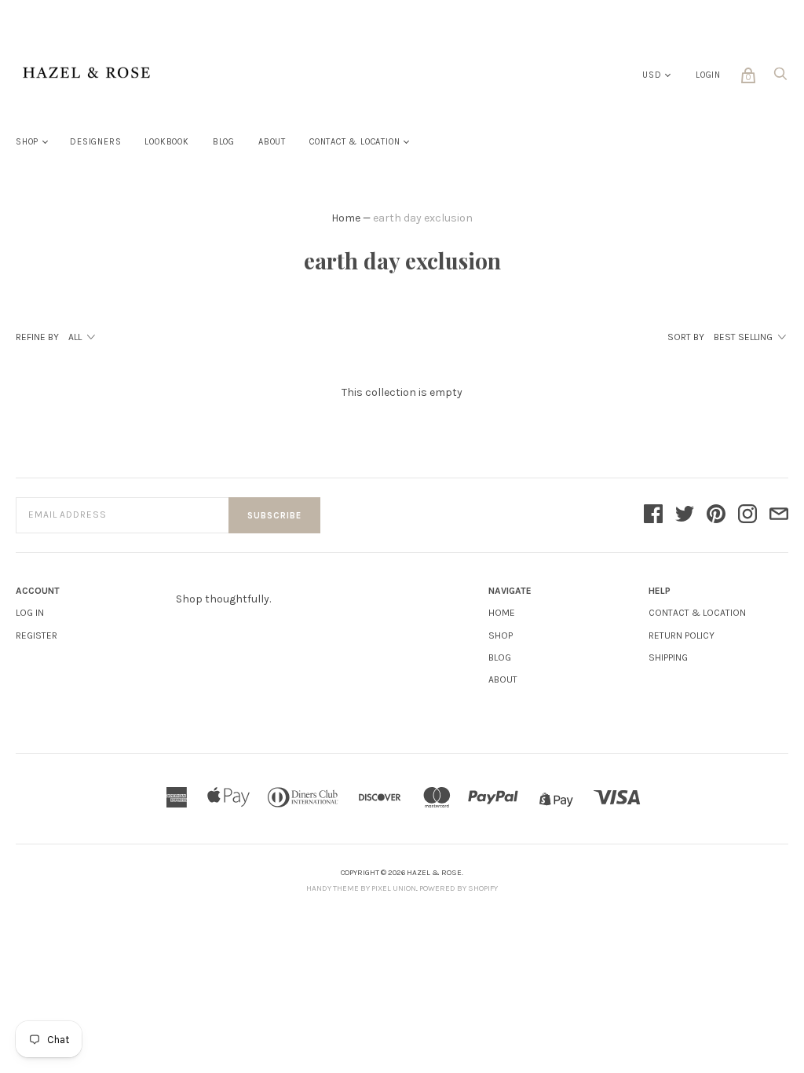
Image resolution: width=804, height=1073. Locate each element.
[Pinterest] (716, 515)
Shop (27, 142)
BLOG (499, 657)
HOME (501, 612)
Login (708, 75)
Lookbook (166, 142)
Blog (224, 142)
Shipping (668, 657)
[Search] (780, 78)
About (272, 142)
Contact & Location (354, 142)
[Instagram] (747, 515)
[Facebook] (653, 515)
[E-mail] (778, 515)
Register (36, 635)
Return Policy (681, 635)
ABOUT (502, 679)
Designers (95, 142)
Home (345, 218)
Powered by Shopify (458, 888)
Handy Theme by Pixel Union (361, 888)
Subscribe (274, 516)
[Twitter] (684, 515)
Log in (30, 612)
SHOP (500, 635)
